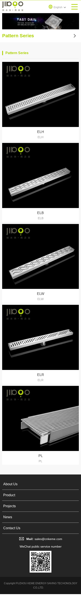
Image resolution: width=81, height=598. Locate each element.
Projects (9, 506)
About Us (10, 484)
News (7, 517)
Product (9, 495)
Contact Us (11, 528)
